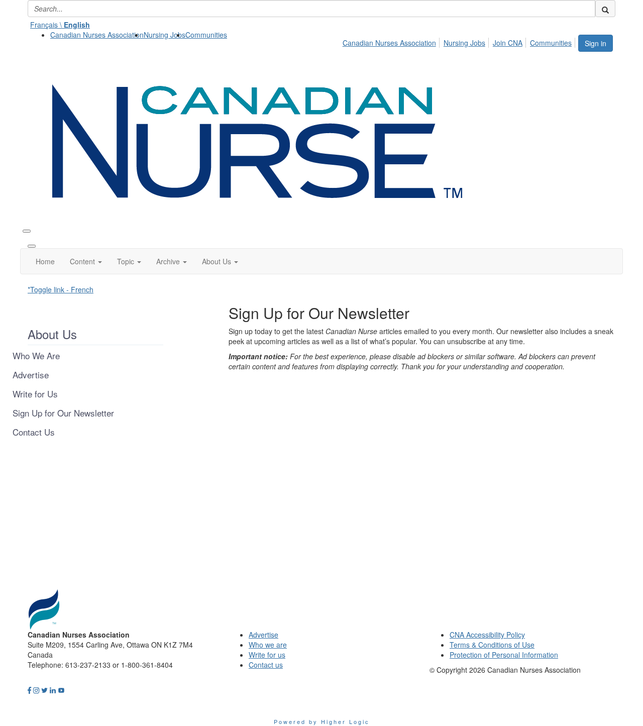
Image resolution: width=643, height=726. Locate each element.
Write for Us (35, 393)
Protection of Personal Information (504, 655)
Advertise (31, 374)
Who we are (268, 645)
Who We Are (36, 355)
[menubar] (460, 41)
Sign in (595, 43)
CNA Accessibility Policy (487, 635)
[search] (605, 8)
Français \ (60, 25)
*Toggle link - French (60, 289)
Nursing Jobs (164, 35)
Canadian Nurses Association (97, 35)
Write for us (267, 655)
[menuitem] (97, 35)
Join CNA (507, 43)
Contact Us (34, 432)
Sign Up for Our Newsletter (63, 413)
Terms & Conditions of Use (492, 645)
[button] (86, 261)
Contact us (266, 665)
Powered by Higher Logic (322, 721)
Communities (206, 35)
